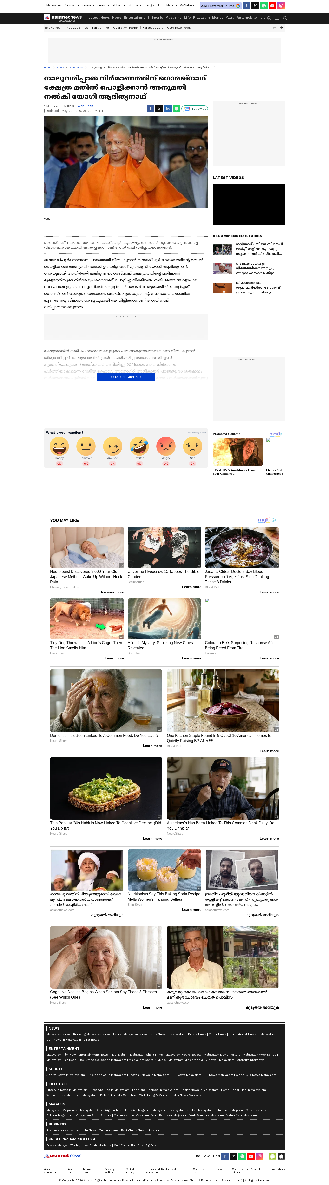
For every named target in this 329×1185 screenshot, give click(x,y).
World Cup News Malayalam (256, 1075)
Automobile (247, 17)
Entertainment (136, 17)
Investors (278, 1169)
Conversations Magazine (131, 1115)
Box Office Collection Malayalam (102, 1060)
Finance (154, 1130)
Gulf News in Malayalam (63, 1039)
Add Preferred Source (217, 6)
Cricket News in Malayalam (106, 1075)
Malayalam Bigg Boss (61, 1060)
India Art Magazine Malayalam (146, 1110)
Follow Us (199, 108)
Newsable (71, 5)
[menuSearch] (285, 18)
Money (218, 17)
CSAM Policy (130, 1170)
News (117, 17)
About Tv (72, 1170)
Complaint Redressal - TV (209, 1170)
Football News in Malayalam (149, 1075)
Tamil (138, 5)
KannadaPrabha (108, 5)
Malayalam (54, 5)
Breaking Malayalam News (92, 1034)
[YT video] (272, 5)
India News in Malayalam (167, 1034)
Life (187, 17)
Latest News (99, 17)
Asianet (62, 1155)
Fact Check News (133, 1130)
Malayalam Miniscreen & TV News (192, 1060)
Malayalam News (58, 1034)
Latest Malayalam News (130, 1034)
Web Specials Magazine (206, 1115)
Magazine (173, 17)
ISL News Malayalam (186, 1075)
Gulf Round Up (124, 1145)
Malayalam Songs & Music (147, 1060)
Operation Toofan (125, 27)
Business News (57, 1130)
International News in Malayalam (252, 1034)
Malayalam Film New (61, 1054)
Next (281, 27)
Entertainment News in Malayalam (103, 1054)
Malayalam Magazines (62, 1110)
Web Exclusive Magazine (169, 1115)
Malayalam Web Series (259, 1054)
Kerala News (197, 1034)
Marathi (172, 5)
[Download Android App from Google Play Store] (272, 1156)
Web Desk (85, 106)
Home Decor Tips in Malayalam (243, 1090)
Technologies (108, 1130)
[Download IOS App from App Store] (281, 1156)
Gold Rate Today (179, 27)
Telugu (127, 5)
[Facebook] (246, 5)
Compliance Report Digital (246, 1170)
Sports (157, 17)
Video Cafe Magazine (241, 1115)
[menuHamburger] (277, 18)
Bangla (150, 5)
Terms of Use (89, 1170)
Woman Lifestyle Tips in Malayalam (72, 1095)
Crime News (217, 1034)
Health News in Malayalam (199, 1090)
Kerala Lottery (153, 27)
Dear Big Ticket (148, 1145)
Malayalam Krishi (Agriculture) (101, 1110)
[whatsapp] (264, 5)
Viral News (91, 1039)
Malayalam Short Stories (93, 1115)
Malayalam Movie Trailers (222, 1054)
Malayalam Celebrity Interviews (241, 1060)
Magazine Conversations (248, 1110)
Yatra (230, 17)
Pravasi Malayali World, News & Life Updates (78, 1145)
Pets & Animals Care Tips (118, 1095)
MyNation (186, 5)
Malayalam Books (183, 1110)
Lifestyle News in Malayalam (67, 1090)
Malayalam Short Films (146, 1054)
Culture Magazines (59, 1115)
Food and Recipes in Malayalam (155, 1090)
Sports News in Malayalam (65, 1075)
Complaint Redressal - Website (161, 1170)
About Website (50, 1170)
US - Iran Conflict (96, 27)
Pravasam (201, 17)
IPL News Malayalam (218, 1075)
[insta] (281, 5)
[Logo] (64, 18)
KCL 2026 (73, 27)
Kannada (87, 5)
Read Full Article (126, 377)
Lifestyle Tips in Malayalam (110, 1090)
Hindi (160, 5)
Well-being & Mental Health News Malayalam (171, 1095)
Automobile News (84, 1130)
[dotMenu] (263, 18)
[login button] (270, 18)
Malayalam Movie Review (183, 1054)
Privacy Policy (109, 1170)
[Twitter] (255, 5)
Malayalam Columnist (213, 1110)
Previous (274, 27)
